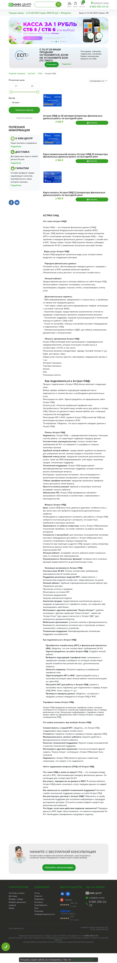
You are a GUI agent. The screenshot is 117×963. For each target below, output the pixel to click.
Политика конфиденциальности (44, 912)
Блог (36, 908)
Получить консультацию (59, 867)
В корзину (93, 123)
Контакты (38, 902)
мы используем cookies (82, 960)
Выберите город (100, 3)
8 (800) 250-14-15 (91, 936)
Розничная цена (17, 80)
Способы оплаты (17, 893)
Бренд (12, 98)
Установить (51, 64)
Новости (38, 896)
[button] (99, 35)
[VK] (68, 894)
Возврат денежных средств (17, 903)
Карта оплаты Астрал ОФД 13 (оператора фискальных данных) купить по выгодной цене (74, 193)
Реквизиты (39, 899)
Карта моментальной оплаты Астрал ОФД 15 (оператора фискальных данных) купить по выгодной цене (75, 155)
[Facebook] (62, 894)
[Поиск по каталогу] (58, 4)
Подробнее (66, 64)
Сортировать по (97, 81)
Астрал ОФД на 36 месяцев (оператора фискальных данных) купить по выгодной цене (72, 117)
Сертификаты (40, 905)
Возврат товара (16, 899)
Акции (11, 908)
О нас (37, 893)
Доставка (13, 896)
